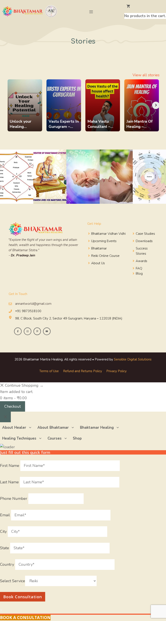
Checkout (12, 406)
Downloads (144, 241)
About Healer (14, 427)
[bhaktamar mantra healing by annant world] (30, 12)
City (4, 531)
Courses (55, 438)
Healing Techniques (19, 438)
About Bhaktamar (53, 427)
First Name (10, 465)
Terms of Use (49, 371)
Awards (141, 261)
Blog (139, 273)
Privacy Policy (116, 371)
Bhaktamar (99, 248)
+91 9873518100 (28, 311)
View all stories (146, 75)
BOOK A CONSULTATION (25, 617)
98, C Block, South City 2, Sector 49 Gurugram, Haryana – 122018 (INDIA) (68, 318)
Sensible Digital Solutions (133, 359)
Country (7, 564)
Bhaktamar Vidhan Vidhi (108, 233)
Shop (77, 438)
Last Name (10, 482)
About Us (98, 263)
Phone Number (14, 498)
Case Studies (145, 233)
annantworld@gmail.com (33, 304)
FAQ (139, 268)
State (5, 548)
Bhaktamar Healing (97, 427)
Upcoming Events (104, 241)
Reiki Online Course (105, 256)
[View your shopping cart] (145, 6)
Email (5, 515)
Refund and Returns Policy (82, 371)
